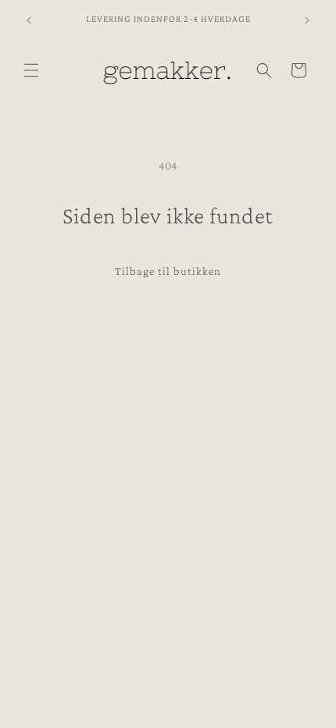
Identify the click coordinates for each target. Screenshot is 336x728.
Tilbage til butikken (168, 271)
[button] (31, 70)
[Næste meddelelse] (307, 20)
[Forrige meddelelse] (29, 20)
